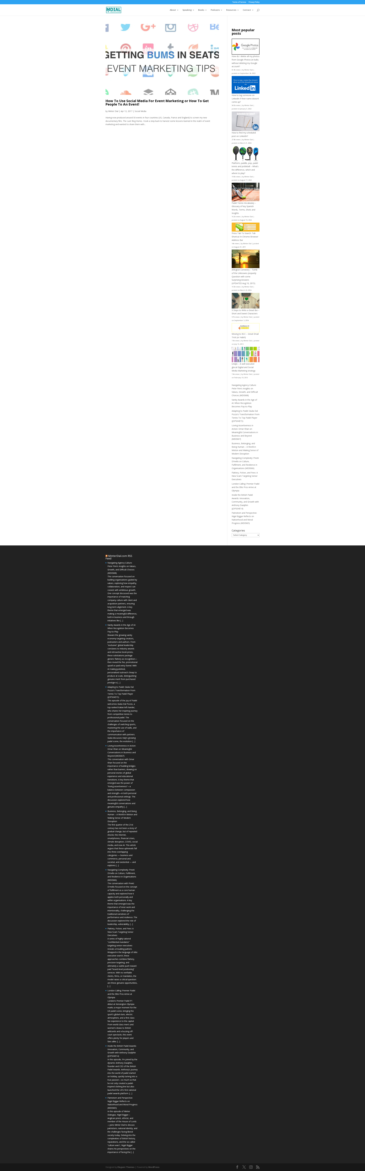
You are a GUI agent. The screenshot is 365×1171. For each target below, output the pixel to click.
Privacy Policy (254, 2)
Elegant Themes (125, 1167)
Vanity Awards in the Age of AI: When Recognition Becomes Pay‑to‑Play (244, 403)
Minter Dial (113, 111)
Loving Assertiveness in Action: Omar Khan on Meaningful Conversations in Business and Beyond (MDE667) (245, 432)
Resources (231, 10)
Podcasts (215, 10)
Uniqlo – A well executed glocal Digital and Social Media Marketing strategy (243, 367)
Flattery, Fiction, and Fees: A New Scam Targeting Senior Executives (245, 476)
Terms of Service (239, 2)
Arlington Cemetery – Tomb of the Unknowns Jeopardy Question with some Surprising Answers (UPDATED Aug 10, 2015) (244, 276)
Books (201, 10)
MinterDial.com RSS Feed (119, 557)
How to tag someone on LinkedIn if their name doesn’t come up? (245, 98)
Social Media (140, 111)
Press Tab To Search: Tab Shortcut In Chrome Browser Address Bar (245, 236)
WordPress (153, 1167)
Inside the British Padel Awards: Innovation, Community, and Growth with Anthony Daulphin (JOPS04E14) (245, 502)
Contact (247, 10)
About (173, 10)
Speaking (187, 10)
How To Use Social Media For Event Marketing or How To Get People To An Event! (157, 102)
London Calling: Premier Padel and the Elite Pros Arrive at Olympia (245, 487)
